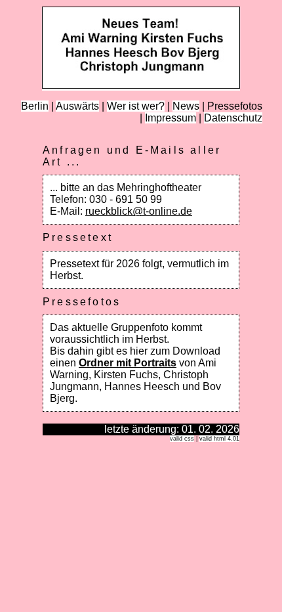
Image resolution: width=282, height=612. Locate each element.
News (185, 106)
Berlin (35, 106)
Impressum (170, 117)
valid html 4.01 (219, 438)
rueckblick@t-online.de (138, 211)
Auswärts (77, 106)
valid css (182, 438)
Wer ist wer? (136, 106)
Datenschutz (233, 117)
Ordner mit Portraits (127, 362)
